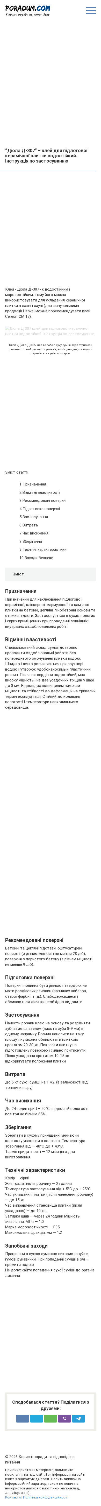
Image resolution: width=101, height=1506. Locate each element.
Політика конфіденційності (45, 1497)
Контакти (13, 1497)
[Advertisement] (50, 81)
